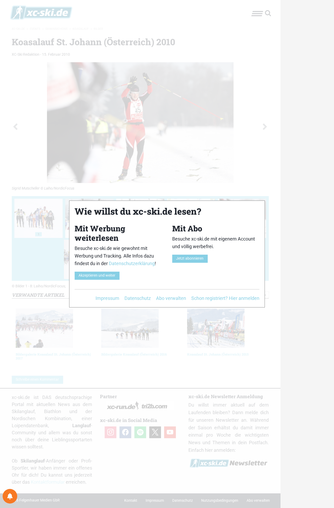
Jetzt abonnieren (190, 258)
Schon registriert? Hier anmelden (225, 298)
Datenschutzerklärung (132, 263)
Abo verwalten (171, 298)
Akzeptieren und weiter (97, 275)
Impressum (107, 298)
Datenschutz (137, 298)
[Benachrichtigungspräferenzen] (10, 496)
